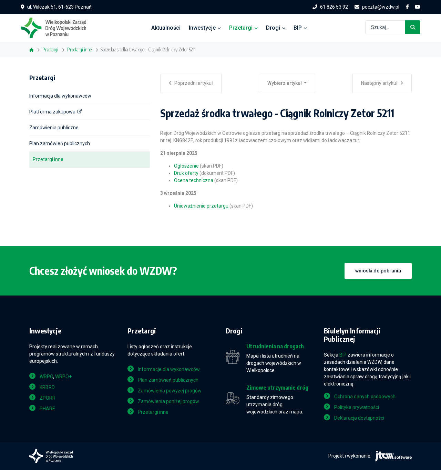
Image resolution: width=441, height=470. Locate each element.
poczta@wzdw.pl (380, 7)
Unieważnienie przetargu (201, 206)
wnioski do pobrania (378, 270)
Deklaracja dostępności (359, 418)
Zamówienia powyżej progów (170, 390)
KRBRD (47, 387)
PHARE (47, 408)
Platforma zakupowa (52, 111)
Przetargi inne (48, 159)
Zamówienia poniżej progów (168, 401)
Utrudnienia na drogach (275, 346)
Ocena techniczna (193, 180)
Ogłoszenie (186, 166)
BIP (298, 27)
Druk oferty (186, 173)
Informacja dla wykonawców (60, 96)
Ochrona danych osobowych (365, 396)
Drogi (273, 27)
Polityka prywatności (356, 407)
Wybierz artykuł (285, 83)
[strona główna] (57, 27)
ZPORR (47, 398)
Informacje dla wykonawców (169, 369)
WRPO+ (63, 376)
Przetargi (241, 27)
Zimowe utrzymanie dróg (277, 387)
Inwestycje (202, 27)
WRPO (46, 376)
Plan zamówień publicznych (59, 143)
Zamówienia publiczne (54, 127)
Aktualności (166, 27)
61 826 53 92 (334, 7)
